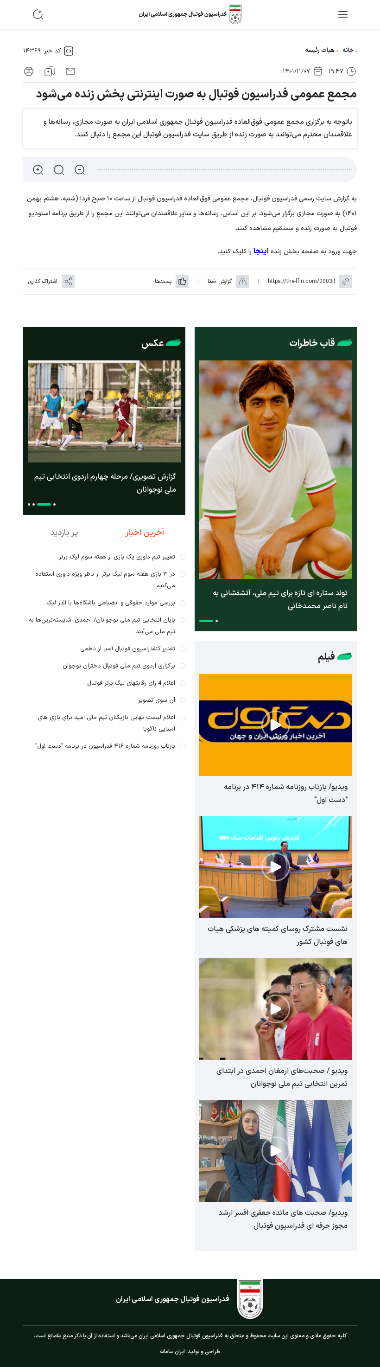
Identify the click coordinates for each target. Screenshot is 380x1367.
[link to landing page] (190, 14)
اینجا (261, 251)
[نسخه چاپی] (28, 71)
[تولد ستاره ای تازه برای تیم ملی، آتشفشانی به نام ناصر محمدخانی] (275, 469)
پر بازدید (64, 532)
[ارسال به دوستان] (70, 71)
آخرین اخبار (145, 532)
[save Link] (49, 71)
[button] (216, 621)
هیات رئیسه (320, 50)
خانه (348, 50)
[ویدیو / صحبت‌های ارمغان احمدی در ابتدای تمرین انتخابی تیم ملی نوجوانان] (275, 1009)
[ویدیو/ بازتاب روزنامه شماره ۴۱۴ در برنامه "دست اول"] (275, 725)
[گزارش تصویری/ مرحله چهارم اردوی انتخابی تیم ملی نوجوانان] (104, 411)
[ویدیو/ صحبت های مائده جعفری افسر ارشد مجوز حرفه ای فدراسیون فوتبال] (275, 1151)
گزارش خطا (220, 281)
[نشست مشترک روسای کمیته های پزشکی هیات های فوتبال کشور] (275, 867)
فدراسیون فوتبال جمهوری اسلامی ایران (172, 1299)
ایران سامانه (172, 1352)
